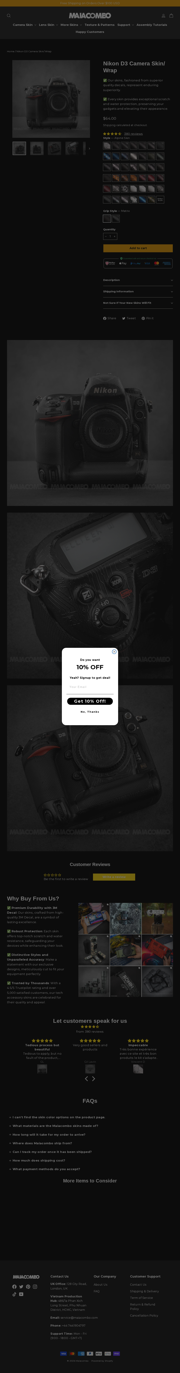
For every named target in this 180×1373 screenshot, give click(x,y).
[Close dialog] (114, 652)
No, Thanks (90, 711)
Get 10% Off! (90, 701)
